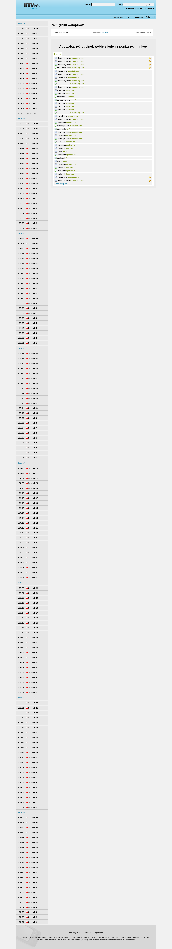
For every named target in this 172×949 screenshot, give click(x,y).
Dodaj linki (139, 17)
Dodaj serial (150, 17)
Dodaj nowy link (61, 184)
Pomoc (129, 17)
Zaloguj (150, 4)
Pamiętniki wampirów (67, 25)
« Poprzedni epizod (60, 32)
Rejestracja (149, 8)
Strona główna (75, 933)
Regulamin (98, 933)
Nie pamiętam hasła (134, 8)
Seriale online (31, 8)
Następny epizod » (143, 32)
